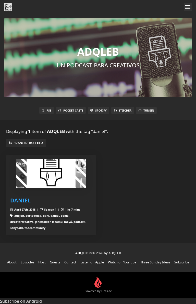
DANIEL (20, 200)
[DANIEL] (51, 173)
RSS (48, 110)
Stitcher (125, 110)
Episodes (27, 262)
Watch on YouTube (122, 262)
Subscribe (181, 262)
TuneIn (148, 110)
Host (42, 262)
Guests (55, 262)
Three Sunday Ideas (155, 262)
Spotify (101, 110)
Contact (70, 262)
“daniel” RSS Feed (28, 143)
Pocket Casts (73, 110)
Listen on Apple (92, 262)
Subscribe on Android (21, 301)
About (12, 262)
